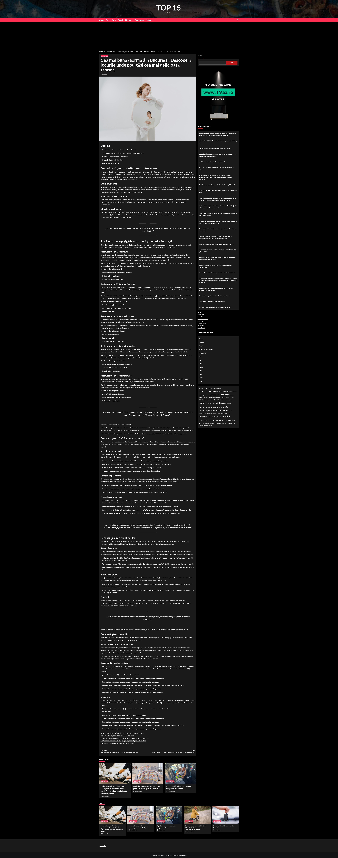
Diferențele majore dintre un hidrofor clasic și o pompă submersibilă (215, 266)
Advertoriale (201, 328)
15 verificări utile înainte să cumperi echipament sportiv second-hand (218, 191)
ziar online (209, 425)
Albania (211, 388)
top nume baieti (216, 420)
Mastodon (103, 846)
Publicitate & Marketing (206, 349)
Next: (173, 751)
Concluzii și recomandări (110, 163)
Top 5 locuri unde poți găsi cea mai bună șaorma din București (123, 153)
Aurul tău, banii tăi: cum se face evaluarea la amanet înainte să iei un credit (217, 230)
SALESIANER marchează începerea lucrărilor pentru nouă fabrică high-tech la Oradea (216, 289)
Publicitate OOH (225, 413)
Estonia (232, 397)
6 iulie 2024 (104, 74)
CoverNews (174, 855)
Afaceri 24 (201, 314)
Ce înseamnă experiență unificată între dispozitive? (214, 296)
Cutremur (201, 321)
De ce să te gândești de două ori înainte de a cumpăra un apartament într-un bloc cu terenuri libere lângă (215, 237)
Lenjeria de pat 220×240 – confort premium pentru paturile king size (218, 142)
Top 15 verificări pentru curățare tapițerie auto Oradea (215, 148)
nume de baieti (213, 403)
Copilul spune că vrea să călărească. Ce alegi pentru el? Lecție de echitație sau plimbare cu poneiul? (218, 207)
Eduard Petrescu (213, 397)
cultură (200, 397)
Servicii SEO (201, 325)
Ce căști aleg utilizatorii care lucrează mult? (212, 301)
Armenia (220, 388)
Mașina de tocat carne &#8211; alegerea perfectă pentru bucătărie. (123, 741)
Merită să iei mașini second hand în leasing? (212, 162)
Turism (201, 377)
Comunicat (225, 394)
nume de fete (226, 403)
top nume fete (230, 420)
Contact (149, 20)
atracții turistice (227, 391)
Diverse (128, 20)
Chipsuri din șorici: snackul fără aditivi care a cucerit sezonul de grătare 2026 (218, 251)
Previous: (119, 751)
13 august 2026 (190, 832)
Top (200, 360)
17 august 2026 (171, 791)
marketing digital (227, 399)
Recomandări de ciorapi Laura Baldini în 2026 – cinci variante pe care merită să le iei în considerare (218, 222)
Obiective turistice (223, 410)
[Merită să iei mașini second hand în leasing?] (225, 815)
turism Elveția (214, 423)
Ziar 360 (200, 316)
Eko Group (221, 397)
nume (202, 402)
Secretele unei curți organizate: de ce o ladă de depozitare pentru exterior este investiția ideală (218, 258)
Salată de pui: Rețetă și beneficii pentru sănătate (117, 743)
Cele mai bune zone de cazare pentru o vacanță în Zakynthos (217, 273)
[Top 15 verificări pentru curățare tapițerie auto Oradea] (180, 773)
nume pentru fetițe (218, 406)
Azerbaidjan (202, 395)
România (154, 172)
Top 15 (120, 20)
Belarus (207, 395)
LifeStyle (201, 342)
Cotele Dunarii (202, 323)
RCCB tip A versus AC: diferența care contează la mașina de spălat (216, 168)
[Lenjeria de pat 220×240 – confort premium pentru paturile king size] (147, 773)
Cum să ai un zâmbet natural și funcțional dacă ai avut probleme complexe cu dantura (218, 214)
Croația (232, 395)
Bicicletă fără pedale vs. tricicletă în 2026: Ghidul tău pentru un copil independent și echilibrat (217, 155)
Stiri (200, 356)
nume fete (204, 406)
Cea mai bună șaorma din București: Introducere (118, 150)
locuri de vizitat (218, 400)
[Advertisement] (169, 35)
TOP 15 (168, 7)
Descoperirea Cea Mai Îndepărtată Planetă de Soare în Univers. (122, 733)
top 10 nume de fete (203, 420)
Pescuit (201, 346)
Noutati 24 (201, 312)
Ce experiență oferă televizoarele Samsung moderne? (215, 307)
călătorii (205, 397)
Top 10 (114, 20)
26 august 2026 (138, 791)
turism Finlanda (222, 423)
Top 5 (107, 20)
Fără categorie (207, 400)
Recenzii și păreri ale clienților (112, 160)
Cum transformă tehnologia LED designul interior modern (216, 244)
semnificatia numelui (219, 416)
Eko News (227, 397)
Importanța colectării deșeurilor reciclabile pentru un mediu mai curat (124, 738)
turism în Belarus (203, 425)
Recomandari (139, 20)
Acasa (101, 20)
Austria (235, 391)
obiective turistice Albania (205, 413)
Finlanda (201, 400)
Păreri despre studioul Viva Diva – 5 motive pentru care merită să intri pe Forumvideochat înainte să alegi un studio (217, 199)
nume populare (206, 410)
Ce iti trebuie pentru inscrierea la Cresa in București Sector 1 (217, 185)
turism (201, 423)
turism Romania (231, 423)
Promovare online (216, 413)
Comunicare (214, 395)
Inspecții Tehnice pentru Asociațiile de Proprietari (117, 736)
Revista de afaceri (203, 319)
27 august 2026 (105, 796)
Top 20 (201, 370)
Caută (200, 56)
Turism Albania (207, 423)
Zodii (200, 381)
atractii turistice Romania (210, 391)
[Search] (238, 19)
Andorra (216, 388)
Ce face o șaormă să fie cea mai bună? (115, 157)
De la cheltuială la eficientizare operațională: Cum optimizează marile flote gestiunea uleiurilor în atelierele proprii (217, 134)
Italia (212, 400)
